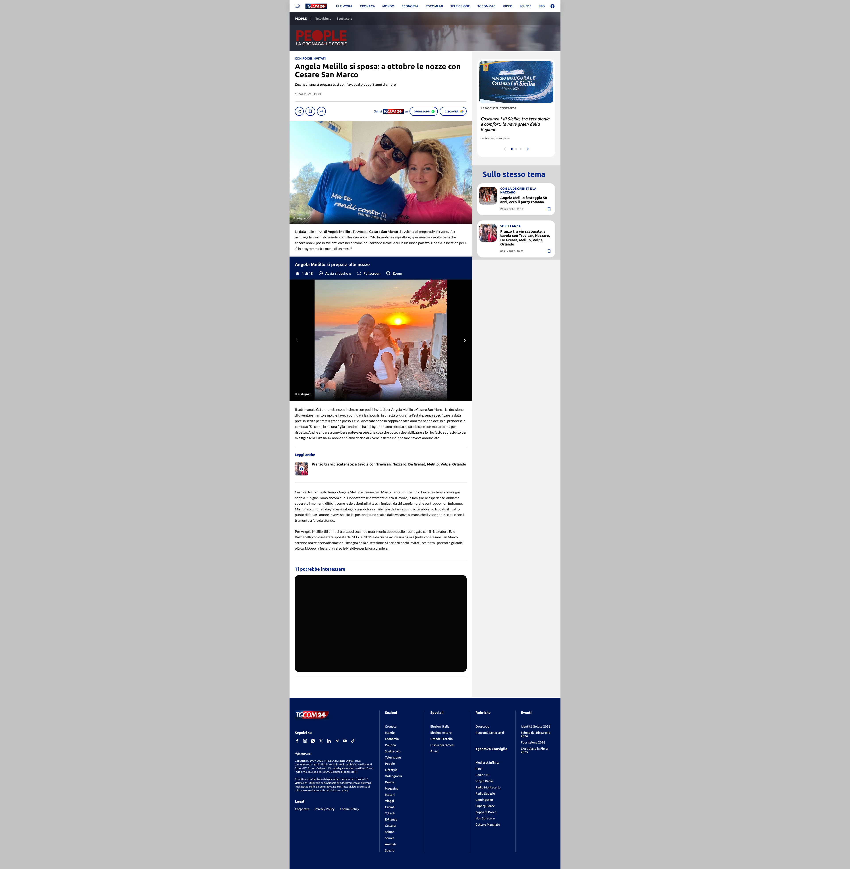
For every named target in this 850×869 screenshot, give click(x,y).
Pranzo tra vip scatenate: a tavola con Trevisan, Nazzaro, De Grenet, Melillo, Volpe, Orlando (525, 237)
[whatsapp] (313, 741)
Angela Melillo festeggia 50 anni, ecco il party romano (523, 200)
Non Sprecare (485, 818)
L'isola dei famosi (442, 745)
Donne (389, 782)
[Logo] (316, 6)
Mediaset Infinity (487, 762)
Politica (390, 745)
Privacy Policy (324, 809)
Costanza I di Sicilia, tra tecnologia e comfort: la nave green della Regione (515, 124)
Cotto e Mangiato (487, 824)
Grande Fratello (441, 739)
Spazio (389, 850)
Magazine (391, 788)
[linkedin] (329, 741)
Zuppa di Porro (485, 812)
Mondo (390, 732)
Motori (390, 794)
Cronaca (390, 726)
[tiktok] (353, 741)
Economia (392, 739)
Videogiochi (393, 776)
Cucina (389, 807)
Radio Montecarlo (487, 787)
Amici (434, 751)
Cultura (390, 825)
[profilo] (552, 6)
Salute (389, 832)
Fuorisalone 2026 (533, 742)
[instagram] (305, 741)
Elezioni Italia (439, 726)
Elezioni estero (441, 732)
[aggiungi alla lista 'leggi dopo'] (310, 111)
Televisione (393, 757)
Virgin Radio (484, 781)
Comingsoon (484, 799)
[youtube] (345, 741)
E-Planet (391, 819)
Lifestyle (391, 770)
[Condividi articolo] (299, 111)
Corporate (302, 809)
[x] (321, 741)
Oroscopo (482, 726)
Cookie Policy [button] (349, 809)
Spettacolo (392, 751)
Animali (390, 844)
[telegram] (337, 741)
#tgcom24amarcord (489, 732)
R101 (479, 769)
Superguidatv (485, 806)
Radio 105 (482, 775)
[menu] (297, 6)
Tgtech (390, 813)
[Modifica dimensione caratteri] (321, 111)
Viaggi (389, 801)
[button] (334, 273)
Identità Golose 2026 (535, 726)
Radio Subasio (485, 793)
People (390, 763)
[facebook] (297, 741)
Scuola (389, 838)
